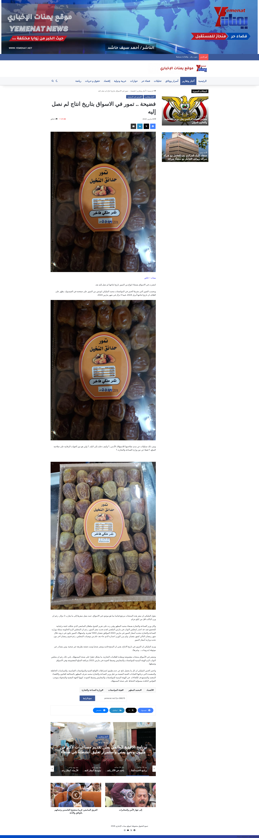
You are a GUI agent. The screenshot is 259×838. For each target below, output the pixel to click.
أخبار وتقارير (188, 80)
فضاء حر (146, 80)
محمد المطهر (134, 690)
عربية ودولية (120, 80)
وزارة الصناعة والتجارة (92, 690)
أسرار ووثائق (171, 80)
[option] (103, 749)
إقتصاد (107, 80)
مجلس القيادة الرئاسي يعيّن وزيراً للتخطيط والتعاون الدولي (178, 57)
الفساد (149, 690)
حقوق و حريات (92, 80)
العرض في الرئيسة (135, 97)
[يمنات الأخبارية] (178, 68)
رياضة (78, 80)
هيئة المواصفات (115, 690)
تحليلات (157, 80)
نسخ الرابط (87, 698)
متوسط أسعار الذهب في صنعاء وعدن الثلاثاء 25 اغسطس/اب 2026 (103, 749)
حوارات (134, 80)
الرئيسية (202, 80)
